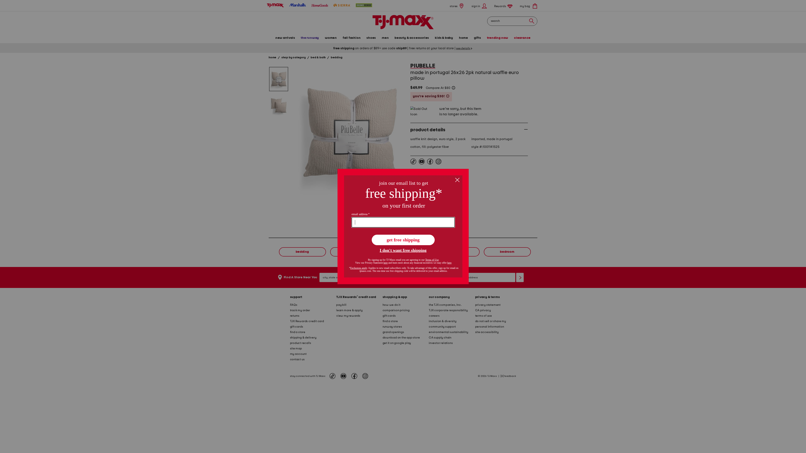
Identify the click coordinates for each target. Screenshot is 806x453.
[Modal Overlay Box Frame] (403, 226)
